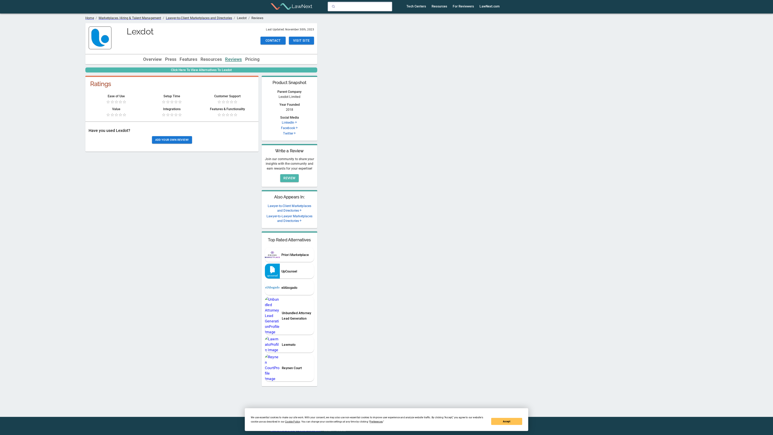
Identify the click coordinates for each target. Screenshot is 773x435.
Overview (152, 59)
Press (171, 59)
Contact (273, 40)
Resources (211, 59)
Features (188, 59)
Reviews (233, 59)
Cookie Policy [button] (292, 421)
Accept (506, 421)
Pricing (252, 59)
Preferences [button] (376, 421)
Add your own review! (172, 139)
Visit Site (301, 40)
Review (289, 178)
